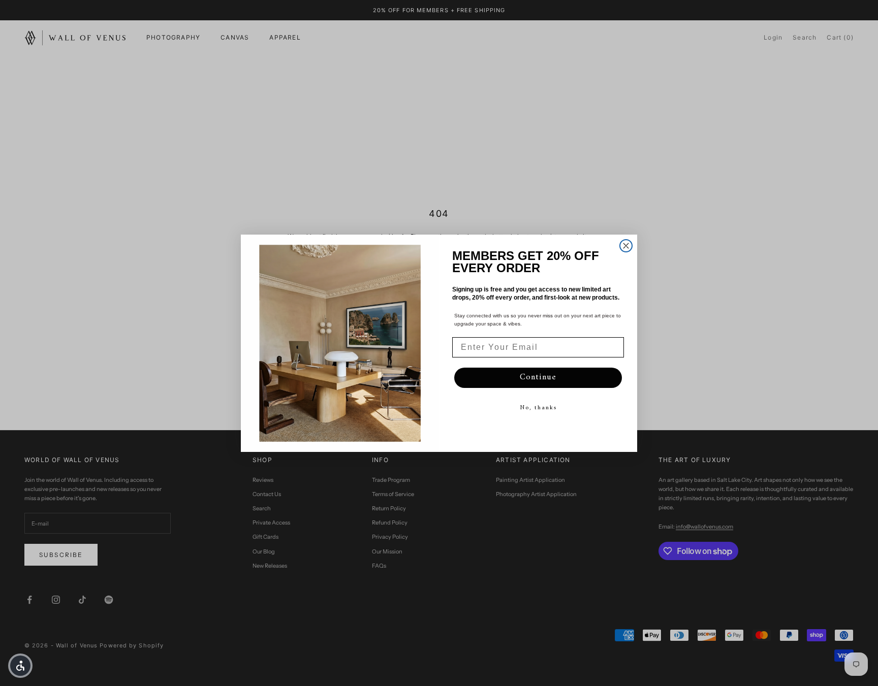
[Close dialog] (626, 246)
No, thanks (538, 408)
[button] (20, 666)
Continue (538, 377)
